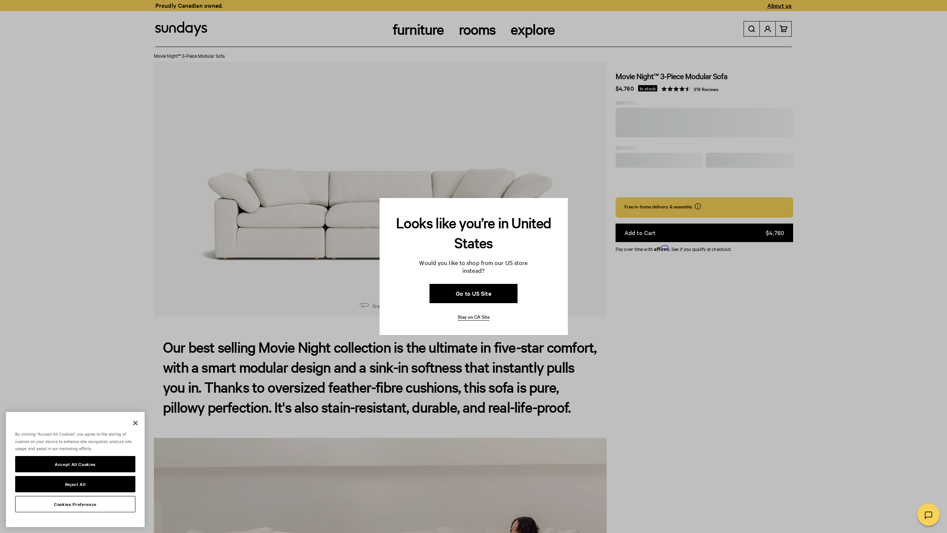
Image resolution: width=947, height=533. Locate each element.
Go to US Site (473, 293)
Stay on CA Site (473, 316)
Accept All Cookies (75, 464)
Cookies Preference (75, 504)
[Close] (135, 423)
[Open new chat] (928, 514)
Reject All (75, 484)
